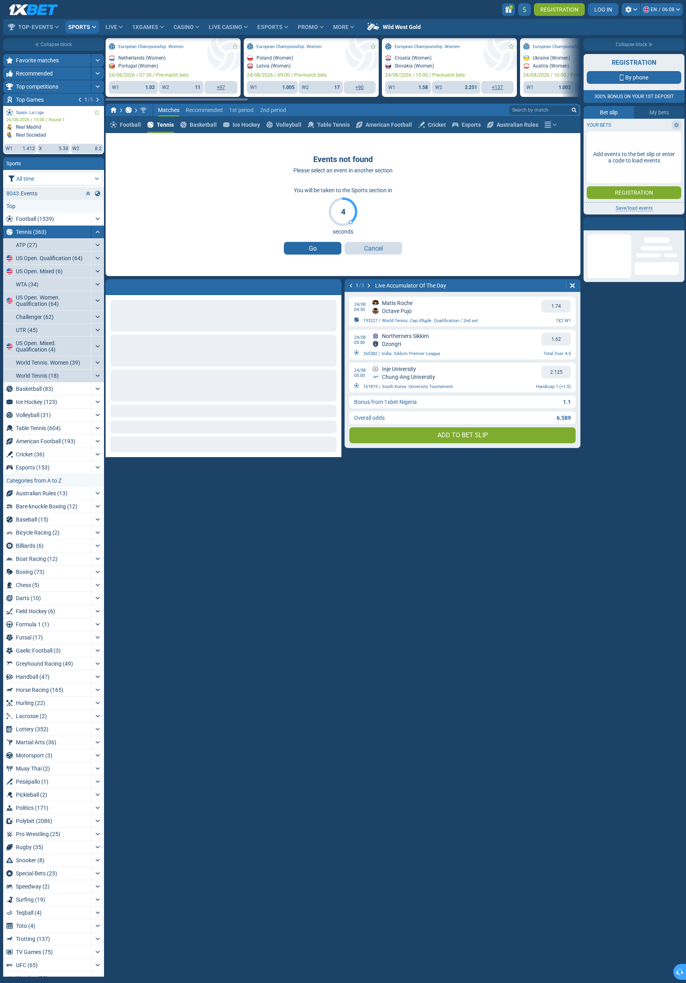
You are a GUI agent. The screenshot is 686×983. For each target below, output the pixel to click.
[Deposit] (524, 9)
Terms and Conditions (638, 141)
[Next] (97, 100)
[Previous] (80, 100)
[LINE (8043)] (113, 110)
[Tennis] (128, 110)
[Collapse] (97, 232)
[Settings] (631, 9)
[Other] (550, 124)
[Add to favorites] (97, 112)
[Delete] (333, 285)
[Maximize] (97, 60)
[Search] (574, 110)
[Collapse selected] (88, 193)
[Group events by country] (97, 193)
